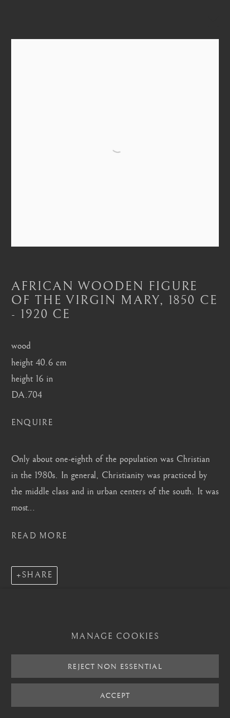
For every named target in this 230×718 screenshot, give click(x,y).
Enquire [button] (32, 422)
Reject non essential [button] (115, 666)
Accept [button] (115, 695)
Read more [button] (39, 536)
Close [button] (210, 25)
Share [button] (37, 575)
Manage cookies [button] (115, 637)
